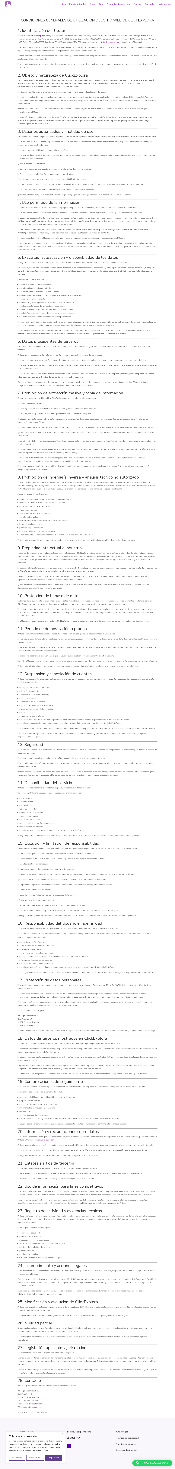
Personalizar (17, 1457)
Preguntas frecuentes (118, 4)
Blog (92, 4)
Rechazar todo (35, 1457)
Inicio (63, 4)
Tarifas (137, 4)
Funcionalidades (77, 4)
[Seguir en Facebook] (69, 1446)
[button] (152, 1463)
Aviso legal (122, 1431)
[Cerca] (62, 1433)
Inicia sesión (164, 4)
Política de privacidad (127, 1437)
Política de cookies (126, 1444)
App (101, 4)
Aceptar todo (53, 1457)
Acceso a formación (126, 1450)
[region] (35, 1448)
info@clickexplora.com (79, 1431)
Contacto (149, 4)
